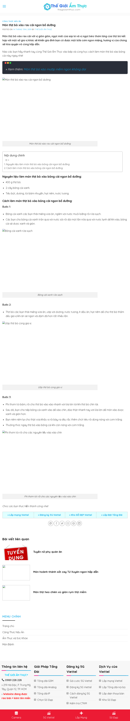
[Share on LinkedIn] (79, 523)
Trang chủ (8, 626)
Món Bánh (8, 644)
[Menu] (4, 6)
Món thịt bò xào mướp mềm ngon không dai (55, 69)
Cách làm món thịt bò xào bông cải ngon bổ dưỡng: (34, 168)
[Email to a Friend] (68, 523)
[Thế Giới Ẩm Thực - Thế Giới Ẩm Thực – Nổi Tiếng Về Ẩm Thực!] (65, 6)
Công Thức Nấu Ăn (11, 21)
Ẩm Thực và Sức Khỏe (15, 638)
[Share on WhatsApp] (50, 523)
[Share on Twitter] (62, 523)
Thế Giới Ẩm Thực (43, 29)
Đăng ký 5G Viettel (50, 515)
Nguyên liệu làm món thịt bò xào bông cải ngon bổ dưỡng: (38, 164)
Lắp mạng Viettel (19, 515)
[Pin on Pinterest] (73, 523)
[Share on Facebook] (56, 523)
